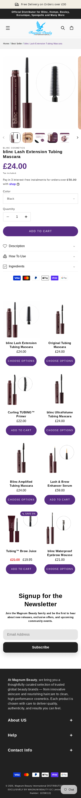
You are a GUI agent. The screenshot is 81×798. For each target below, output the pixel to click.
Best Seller (16, 43)
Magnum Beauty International (30, 786)
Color (7, 191)
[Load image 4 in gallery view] (52, 137)
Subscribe (40, 647)
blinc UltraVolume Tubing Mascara (60, 414)
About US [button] (17, 720)
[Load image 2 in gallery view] (27, 137)
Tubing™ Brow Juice (21, 551)
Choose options (21, 361)
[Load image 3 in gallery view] (40, 137)
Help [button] (12, 735)
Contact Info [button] (20, 750)
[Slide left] (3, 137)
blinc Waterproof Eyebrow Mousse (59, 553)
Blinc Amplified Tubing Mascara (21, 483)
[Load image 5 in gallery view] (65, 137)
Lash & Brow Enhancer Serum (60, 483)
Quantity (9, 208)
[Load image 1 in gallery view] (15, 137)
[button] (8, 28)
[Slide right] (77, 137)
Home (6, 43)
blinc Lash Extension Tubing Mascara (21, 345)
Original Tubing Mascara (59, 345)
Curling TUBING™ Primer (21, 414)
